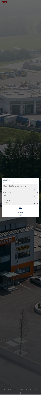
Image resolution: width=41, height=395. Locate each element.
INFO (34, 189)
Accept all (20, 207)
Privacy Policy (5, 180)
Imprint (9, 180)
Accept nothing (20, 212)
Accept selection (20, 210)
